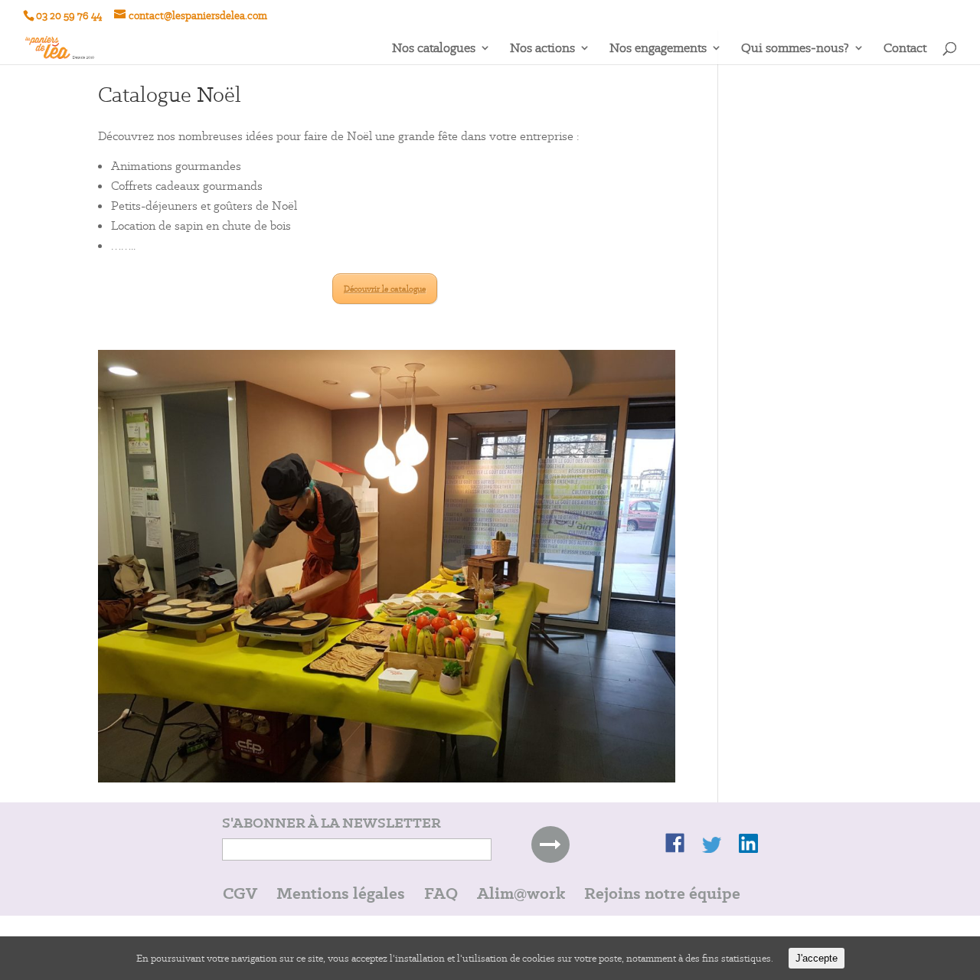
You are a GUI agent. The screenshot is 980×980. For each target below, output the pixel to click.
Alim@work (521, 893)
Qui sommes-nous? (795, 49)
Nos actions (542, 49)
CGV (240, 893)
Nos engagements (658, 49)
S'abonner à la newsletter (331, 823)
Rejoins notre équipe (662, 893)
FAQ (441, 893)
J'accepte (816, 958)
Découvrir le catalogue (385, 288)
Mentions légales (340, 893)
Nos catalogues (433, 49)
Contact (905, 49)
